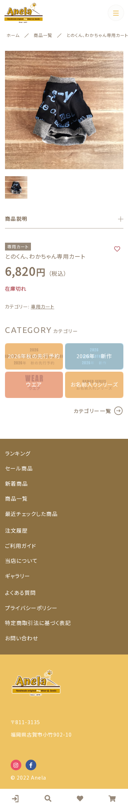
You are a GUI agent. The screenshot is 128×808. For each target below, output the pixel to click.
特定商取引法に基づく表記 (38, 622)
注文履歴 (16, 530)
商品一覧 (16, 498)
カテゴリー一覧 (92, 410)
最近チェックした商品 (31, 513)
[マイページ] (16, 798)
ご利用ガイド (20, 545)
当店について (21, 560)
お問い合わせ (21, 638)
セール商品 (19, 468)
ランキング (18, 453)
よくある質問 (20, 592)
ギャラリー (17, 576)
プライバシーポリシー (31, 608)
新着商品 (16, 483)
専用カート (42, 306)
